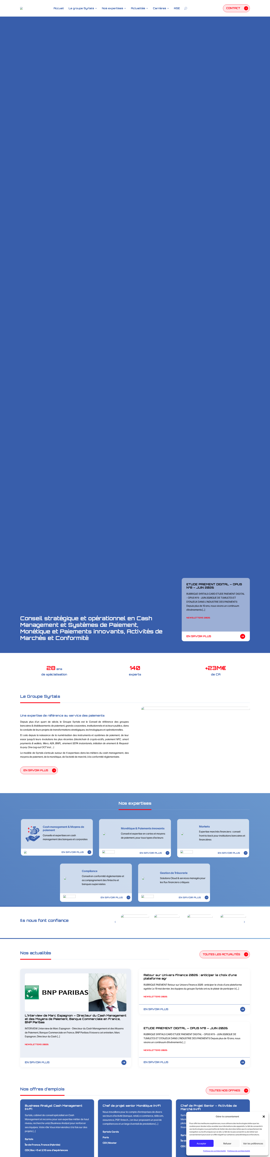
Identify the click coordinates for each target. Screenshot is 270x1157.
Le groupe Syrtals (81, 8)
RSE (177, 8)
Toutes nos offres (224, 1090)
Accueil (59, 8)
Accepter (201, 1143)
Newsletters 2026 (198, 618)
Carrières (159, 8)
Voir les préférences (253, 1143)
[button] (263, 1116)
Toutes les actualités (221, 954)
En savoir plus (198, 636)
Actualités (138, 8)
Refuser (227, 1143)
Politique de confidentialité (214, 1151)
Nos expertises (112, 8)
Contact (233, 8)
